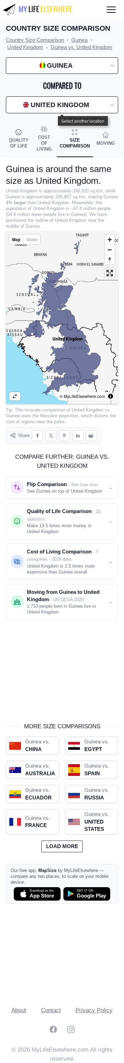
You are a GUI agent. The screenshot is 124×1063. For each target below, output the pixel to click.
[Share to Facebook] (37, 436)
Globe (32, 239)
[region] (62, 317)
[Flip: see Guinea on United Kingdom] (14, 396)
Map (16, 239)
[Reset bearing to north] (110, 260)
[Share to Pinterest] (64, 436)
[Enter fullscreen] (110, 273)
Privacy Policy (94, 1010)
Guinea (13, 415)
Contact (51, 1010)
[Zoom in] (110, 240)
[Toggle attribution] (110, 396)
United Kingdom (87, 409)
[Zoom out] (110, 250)
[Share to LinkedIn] (78, 436)
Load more (62, 846)
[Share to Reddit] (91, 436)
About (18, 1010)
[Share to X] (51, 436)
